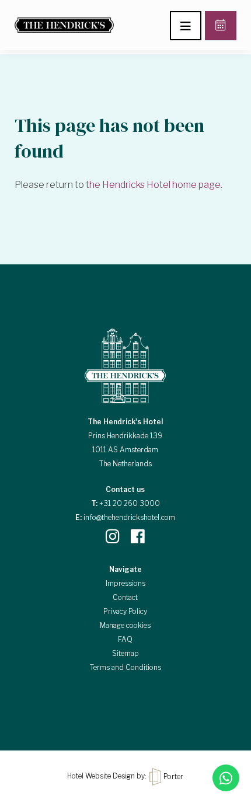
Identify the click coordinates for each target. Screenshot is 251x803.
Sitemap (125, 653)
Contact (125, 597)
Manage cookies (125, 625)
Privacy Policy (125, 611)
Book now (220, 25)
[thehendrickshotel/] (112, 536)
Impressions (125, 583)
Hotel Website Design (101, 776)
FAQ (125, 639)
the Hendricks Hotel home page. (154, 184)
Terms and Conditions (125, 667)
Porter (172, 776)
